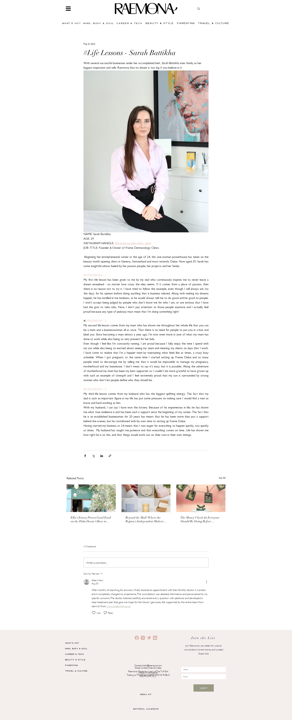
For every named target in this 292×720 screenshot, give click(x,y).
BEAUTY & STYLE (75, 659)
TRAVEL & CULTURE (76, 671)
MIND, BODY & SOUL (76, 648)
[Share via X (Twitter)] (93, 455)
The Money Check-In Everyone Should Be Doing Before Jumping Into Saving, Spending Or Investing (200, 519)
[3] (149, 638)
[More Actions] (206, 582)
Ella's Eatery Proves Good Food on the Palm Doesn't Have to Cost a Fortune (91, 519)
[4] (155, 638)
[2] (137, 638)
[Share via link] (110, 455)
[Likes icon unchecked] (94, 613)
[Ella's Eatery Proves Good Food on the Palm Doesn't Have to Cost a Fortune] (91, 498)
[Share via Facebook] (85, 455)
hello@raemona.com (152, 665)
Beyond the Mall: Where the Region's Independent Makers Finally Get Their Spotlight (144, 519)
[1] (143, 638)
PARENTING (71, 665)
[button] (68, 8)
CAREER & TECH (74, 654)
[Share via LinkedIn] (101, 455)
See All (222, 478)
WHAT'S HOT (72, 643)
